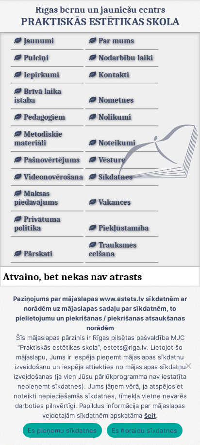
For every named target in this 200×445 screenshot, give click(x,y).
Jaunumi (39, 40)
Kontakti (114, 75)
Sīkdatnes (116, 177)
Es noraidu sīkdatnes (145, 430)
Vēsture (112, 160)
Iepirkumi (41, 75)
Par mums (116, 40)
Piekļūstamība (124, 228)
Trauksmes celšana (112, 249)
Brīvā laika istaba (37, 96)
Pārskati (38, 253)
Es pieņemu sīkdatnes (62, 430)
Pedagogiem (44, 117)
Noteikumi (117, 143)
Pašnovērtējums (52, 160)
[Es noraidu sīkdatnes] (188, 366)
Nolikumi (115, 117)
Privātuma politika (37, 223)
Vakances (115, 202)
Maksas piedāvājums (36, 198)
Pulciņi (36, 57)
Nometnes (116, 100)
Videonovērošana (53, 177)
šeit (150, 415)
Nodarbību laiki (126, 57)
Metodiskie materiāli (38, 138)
